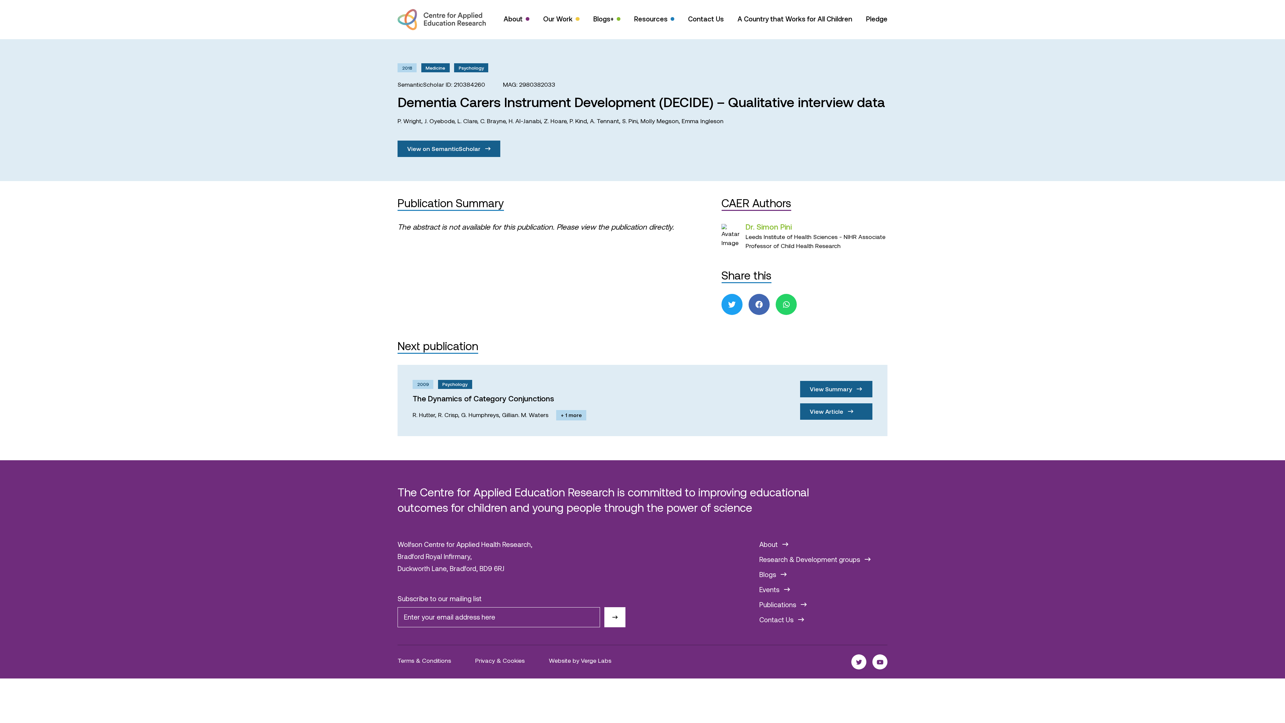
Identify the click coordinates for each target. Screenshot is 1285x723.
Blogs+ (603, 19)
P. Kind (578, 121)
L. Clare (467, 121)
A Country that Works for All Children (795, 19)
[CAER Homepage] (442, 19)
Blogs (768, 574)
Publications (778, 604)
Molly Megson (659, 121)
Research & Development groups (810, 559)
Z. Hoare (555, 121)
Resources (651, 19)
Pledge (876, 19)
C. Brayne (493, 121)
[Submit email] (614, 617)
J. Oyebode (439, 121)
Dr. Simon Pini (769, 226)
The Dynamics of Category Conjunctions (483, 398)
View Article (827, 411)
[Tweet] (732, 304)
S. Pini (629, 121)
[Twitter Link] (858, 661)
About (513, 19)
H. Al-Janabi (525, 121)
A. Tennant (604, 121)
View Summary (832, 389)
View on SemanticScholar (444, 148)
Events (770, 589)
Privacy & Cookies (500, 660)
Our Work (558, 19)
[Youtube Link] (879, 661)
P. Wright (409, 121)
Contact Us (706, 19)
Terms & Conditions (424, 660)
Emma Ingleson (702, 121)
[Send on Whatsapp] (786, 304)
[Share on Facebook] (759, 304)
